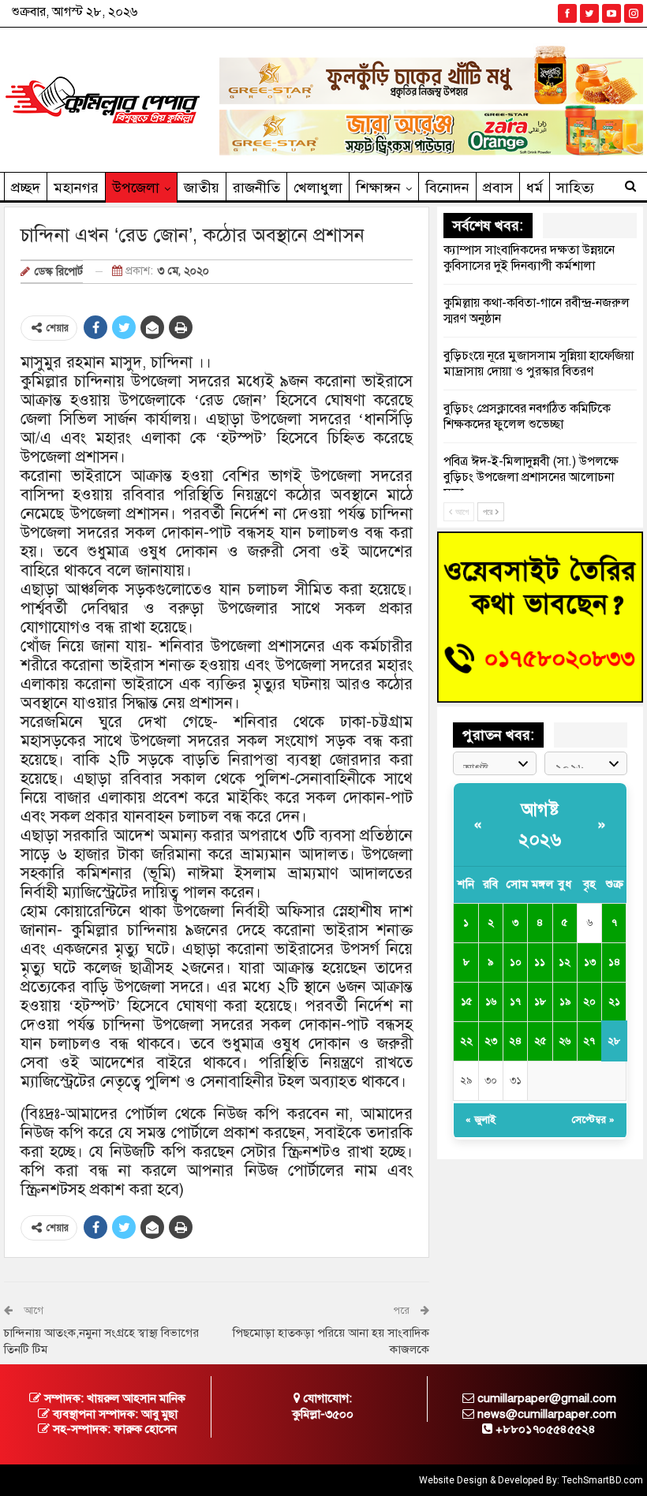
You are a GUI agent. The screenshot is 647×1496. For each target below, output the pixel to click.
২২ (466, 1041)
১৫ (466, 1001)
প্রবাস (498, 187)
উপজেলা (135, 187)
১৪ (614, 962)
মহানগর (76, 187)
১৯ (564, 1001)
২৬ (564, 1041)
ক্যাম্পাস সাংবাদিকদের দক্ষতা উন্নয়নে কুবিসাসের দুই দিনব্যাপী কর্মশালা (529, 258)
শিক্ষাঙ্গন (378, 187)
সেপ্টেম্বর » (593, 1120)
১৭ (515, 1001)
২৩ (490, 1041)
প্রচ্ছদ (25, 187)
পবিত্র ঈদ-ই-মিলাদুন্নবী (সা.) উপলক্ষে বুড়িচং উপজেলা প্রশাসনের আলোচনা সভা (531, 477)
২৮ (614, 1041)
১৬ (490, 1001)
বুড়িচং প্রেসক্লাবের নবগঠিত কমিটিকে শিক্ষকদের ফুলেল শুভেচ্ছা (527, 416)
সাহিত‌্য (575, 187)
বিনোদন (447, 187)
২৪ (515, 1041)
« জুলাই (481, 1120)
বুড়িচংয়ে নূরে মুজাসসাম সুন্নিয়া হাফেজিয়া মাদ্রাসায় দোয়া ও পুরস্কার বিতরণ (538, 363)
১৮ (540, 1001)
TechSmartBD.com (602, 1480)
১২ (564, 962)
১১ (539, 962)
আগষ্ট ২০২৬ (539, 824)
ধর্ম (534, 187)
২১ (614, 1001)
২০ (589, 1001)
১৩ (590, 962)
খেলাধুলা (318, 187)
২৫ (540, 1041)
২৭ (589, 1041)
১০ (516, 962)
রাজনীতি (256, 187)
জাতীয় (201, 187)
